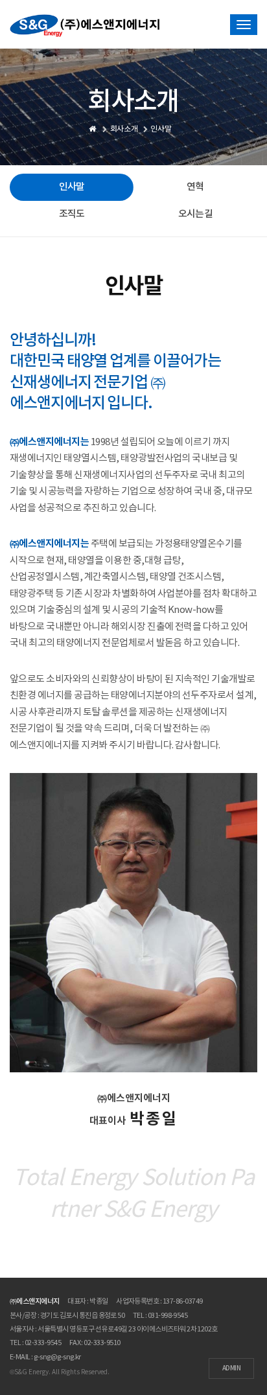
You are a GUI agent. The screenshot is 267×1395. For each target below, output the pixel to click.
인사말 (71, 186)
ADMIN (231, 1368)
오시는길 (195, 214)
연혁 (195, 186)
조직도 (71, 214)
